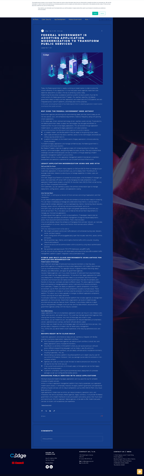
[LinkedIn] (51, 467)
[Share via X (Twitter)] (46, 411)
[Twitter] (47, 467)
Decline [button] (102, 13)
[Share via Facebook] (42, 411)
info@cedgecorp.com (88, 461)
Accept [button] (95, 13)
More (86, 19)
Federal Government (75, 19)
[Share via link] (54, 411)
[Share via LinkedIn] (50, 411)
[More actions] (102, 31)
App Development (59, 19)
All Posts (35, 19)
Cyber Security (46, 19)
